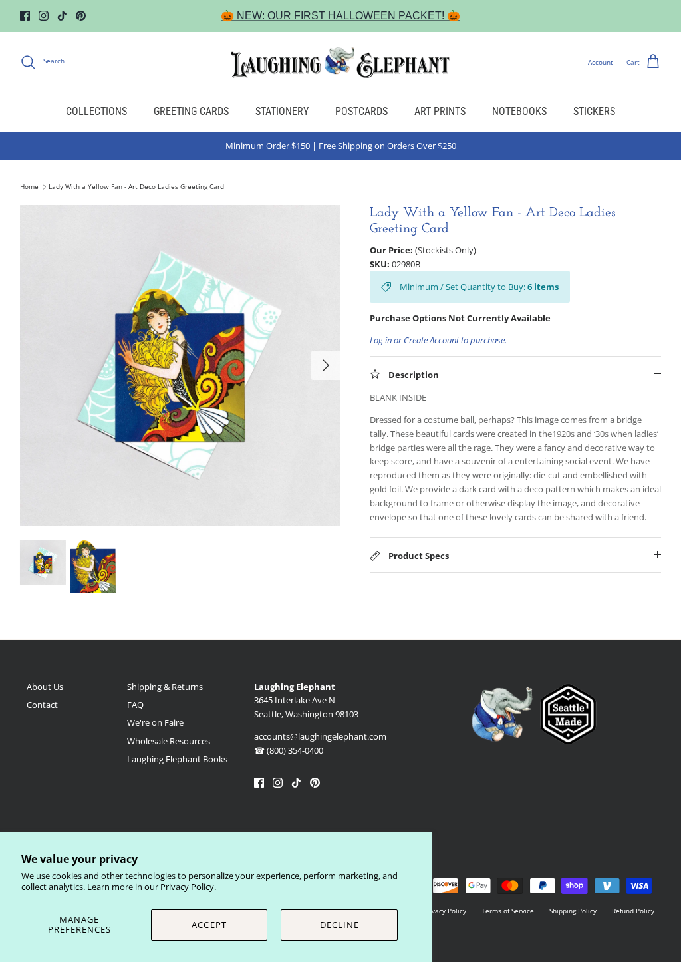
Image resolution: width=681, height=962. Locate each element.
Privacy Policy (444, 910)
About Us (45, 687)
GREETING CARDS (191, 111)
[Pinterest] (81, 16)
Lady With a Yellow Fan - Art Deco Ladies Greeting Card (136, 187)
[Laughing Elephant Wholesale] (340, 62)
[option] (180, 365)
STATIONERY (282, 111)
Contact (42, 705)
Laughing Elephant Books (177, 759)
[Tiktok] (62, 16)
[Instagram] (44, 16)
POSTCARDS (361, 111)
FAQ (135, 705)
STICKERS (594, 111)
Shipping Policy (573, 910)
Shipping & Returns (165, 687)
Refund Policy (633, 910)
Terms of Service (507, 910)
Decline (339, 925)
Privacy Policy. (188, 887)
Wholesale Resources (168, 741)
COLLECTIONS (96, 111)
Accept (209, 925)
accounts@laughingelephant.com (320, 736)
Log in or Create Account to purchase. (438, 340)
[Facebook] (25, 16)
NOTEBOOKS (519, 111)
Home (29, 187)
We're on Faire (155, 722)
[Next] (325, 365)
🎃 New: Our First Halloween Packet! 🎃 (340, 15)
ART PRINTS (440, 111)
